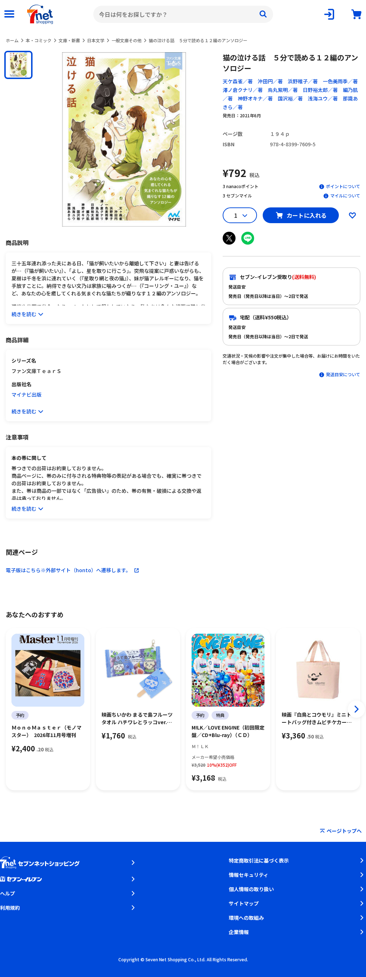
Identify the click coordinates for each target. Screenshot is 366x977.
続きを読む (23, 314)
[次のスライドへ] (356, 709)
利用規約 (10, 907)
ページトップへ (344, 830)
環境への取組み (246, 917)
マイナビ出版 (26, 394)
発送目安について (343, 374)
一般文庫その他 (127, 40)
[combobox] (183, 14)
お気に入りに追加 (352, 215)
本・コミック (38, 40)
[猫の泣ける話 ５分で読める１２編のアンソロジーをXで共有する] (229, 238)
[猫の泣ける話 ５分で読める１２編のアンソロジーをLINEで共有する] (247, 238)
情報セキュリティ (248, 874)
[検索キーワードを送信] (263, 14)
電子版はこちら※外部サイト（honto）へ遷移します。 (68, 570)
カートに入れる (307, 215)
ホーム (12, 40)
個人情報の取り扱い (251, 889)
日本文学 (95, 40)
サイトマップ (244, 903)
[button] (18, 65)
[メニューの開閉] (9, 14)
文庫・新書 (69, 40)
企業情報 (239, 932)
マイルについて (345, 195)
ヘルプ (7, 893)
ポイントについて (343, 186)
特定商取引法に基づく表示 (259, 860)
